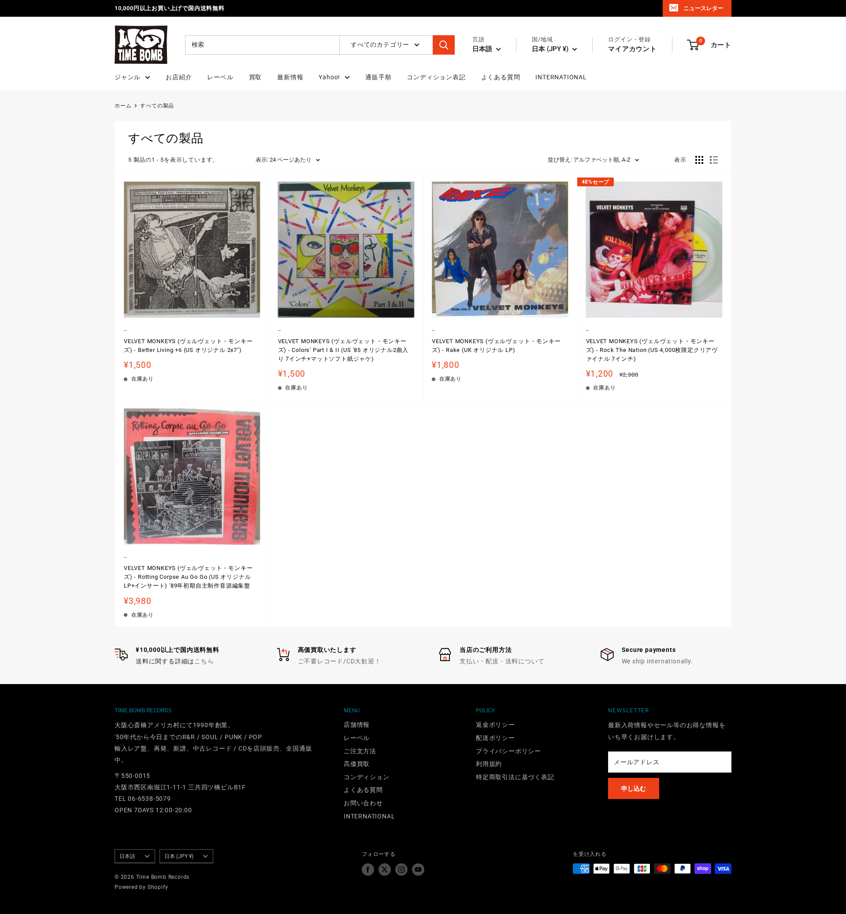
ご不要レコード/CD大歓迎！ (339, 661)
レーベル (220, 77)
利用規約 (489, 763)
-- (125, 330)
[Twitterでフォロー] (384, 869)
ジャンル (128, 77)
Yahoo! (329, 77)
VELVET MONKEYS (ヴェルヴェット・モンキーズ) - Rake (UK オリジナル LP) (496, 345)
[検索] (444, 45)
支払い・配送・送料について (502, 661)
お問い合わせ (363, 803)
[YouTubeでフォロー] (418, 869)
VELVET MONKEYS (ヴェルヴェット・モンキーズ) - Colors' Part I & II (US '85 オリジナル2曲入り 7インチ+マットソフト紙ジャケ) (343, 350)
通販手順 (378, 77)
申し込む (633, 788)
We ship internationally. (657, 661)
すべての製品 (157, 106)
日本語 (127, 856)
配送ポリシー (495, 737)
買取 (255, 77)
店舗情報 (357, 724)
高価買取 (357, 763)
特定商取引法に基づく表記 (515, 777)
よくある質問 (500, 77)
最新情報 (290, 77)
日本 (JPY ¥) (178, 856)
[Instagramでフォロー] (401, 869)
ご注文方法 (360, 751)
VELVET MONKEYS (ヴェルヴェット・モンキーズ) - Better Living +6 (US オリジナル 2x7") (188, 345)
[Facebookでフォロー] (368, 869)
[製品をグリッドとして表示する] (699, 160)
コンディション (367, 777)
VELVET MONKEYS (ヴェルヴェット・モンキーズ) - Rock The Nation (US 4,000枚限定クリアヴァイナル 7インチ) (652, 350)
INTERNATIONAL (560, 77)
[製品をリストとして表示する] (714, 160)
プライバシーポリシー (508, 751)
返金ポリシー (495, 724)
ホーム (123, 106)
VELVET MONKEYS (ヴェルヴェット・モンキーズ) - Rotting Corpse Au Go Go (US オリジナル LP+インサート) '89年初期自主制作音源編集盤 (188, 577)
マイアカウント (632, 49)
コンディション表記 (436, 77)
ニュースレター (703, 8)
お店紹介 (179, 77)
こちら (204, 661)
